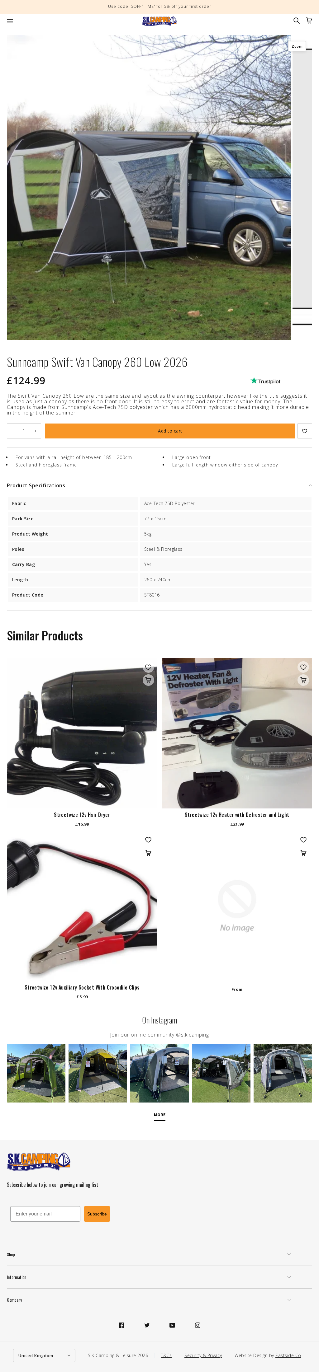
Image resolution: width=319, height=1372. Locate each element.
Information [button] (16, 1277)
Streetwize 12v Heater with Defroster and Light (237, 814)
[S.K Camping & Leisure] (159, 21)
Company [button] (14, 1299)
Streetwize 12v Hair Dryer (82, 814)
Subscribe (97, 1213)
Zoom (297, 46)
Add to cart (170, 431)
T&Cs (166, 1355)
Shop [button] (11, 1254)
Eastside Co (288, 1355)
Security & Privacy (203, 1355)
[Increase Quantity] (35, 431)
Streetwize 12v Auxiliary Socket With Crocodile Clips (82, 987)
